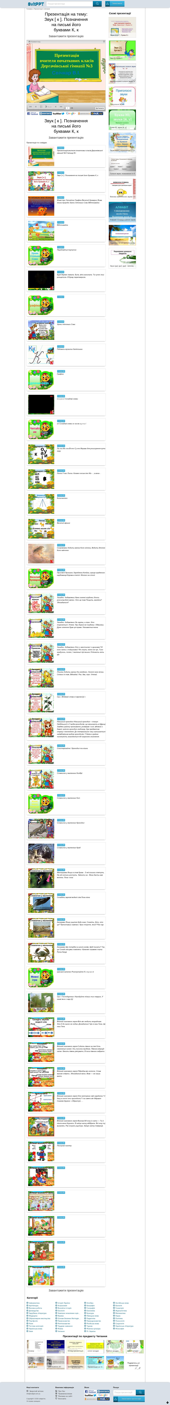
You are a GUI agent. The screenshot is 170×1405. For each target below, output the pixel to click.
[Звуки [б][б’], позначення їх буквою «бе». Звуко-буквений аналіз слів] (122, 143)
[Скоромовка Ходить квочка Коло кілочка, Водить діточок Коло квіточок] (41, 554)
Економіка (91, 1311)
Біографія (91, 1306)
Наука (117, 1316)
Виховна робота (35, 1308)
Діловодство (34, 1311)
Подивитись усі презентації (133, 1364)
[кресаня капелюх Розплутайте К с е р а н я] (41, 978)
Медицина (33, 1316)
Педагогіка (91, 1318)
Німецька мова (93, 1316)
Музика (61, 1316)
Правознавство (64, 1321)
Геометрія (119, 1308)
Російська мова (93, 1324)
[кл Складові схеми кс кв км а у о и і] (41, 429)
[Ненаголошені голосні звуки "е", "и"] (122, 73)
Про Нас (61, 1391)
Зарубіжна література (37, 1313)
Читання (61, 1331)
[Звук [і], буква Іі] (122, 50)
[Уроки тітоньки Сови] (41, 330)
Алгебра (90, 1303)
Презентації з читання (42, 9)
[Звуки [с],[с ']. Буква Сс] (122, 27)
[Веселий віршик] (41, 529)
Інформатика (34, 1303)
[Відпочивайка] (41, 231)
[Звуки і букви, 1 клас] (115, 1363)
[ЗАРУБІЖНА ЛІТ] (55, 1363)
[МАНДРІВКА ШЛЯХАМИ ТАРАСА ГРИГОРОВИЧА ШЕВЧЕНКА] (75, 1363)
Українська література (124, 1326)
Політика (119, 1318)
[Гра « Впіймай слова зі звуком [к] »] (41, 702)
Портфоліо (33, 1321)
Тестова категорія (36, 1326)
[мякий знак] (36, 1363)
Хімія (31, 1331)
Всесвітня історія (64, 1308)
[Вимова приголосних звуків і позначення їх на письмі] (122, 189)
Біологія (118, 1306)
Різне (31, 1324)
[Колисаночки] (41, 504)
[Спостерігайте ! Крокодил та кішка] (41, 754)
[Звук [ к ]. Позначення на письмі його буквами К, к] (41, 181)
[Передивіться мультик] (41, 256)
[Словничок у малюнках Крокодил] (41, 829)
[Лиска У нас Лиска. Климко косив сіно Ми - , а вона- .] (41, 479)
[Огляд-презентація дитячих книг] (75, 1347)
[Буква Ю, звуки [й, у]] (122, 120)
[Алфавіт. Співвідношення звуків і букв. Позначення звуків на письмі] (122, 212)
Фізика (60, 1329)
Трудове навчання (65, 1326)
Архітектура (33, 1306)
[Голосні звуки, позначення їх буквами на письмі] (122, 166)
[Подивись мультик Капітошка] (41, 355)
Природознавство (94, 1321)
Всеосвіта (62, 1399)
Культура (90, 1313)
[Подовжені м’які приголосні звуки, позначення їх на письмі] (122, 235)
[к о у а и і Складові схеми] (41, 405)
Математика (120, 1313)
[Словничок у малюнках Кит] (41, 804)
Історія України (64, 1303)
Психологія (119, 1321)
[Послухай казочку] (41, 1151)
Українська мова (35, 1329)
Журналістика (121, 1311)
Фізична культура (93, 1329)
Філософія (119, 1329)
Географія (91, 1308)
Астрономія (62, 1306)
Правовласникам (65, 1394)
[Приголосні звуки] (122, 96)
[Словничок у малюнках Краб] (41, 853)
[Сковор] (36, 1347)
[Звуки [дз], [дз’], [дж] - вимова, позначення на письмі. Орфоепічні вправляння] (122, 258)
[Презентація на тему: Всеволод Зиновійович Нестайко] (95, 1363)
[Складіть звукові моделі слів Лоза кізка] (41, 903)
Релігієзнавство (64, 1324)
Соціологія (119, 1324)
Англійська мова (122, 1303)
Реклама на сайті (65, 1396)
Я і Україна (91, 1331)
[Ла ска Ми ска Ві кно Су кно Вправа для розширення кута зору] (41, 454)
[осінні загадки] (95, 1347)
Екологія (61, 1311)
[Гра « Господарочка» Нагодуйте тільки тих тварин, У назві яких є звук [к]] (41, 1002)
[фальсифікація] (55, 1347)
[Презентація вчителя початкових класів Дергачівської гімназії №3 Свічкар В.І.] (41, 156)
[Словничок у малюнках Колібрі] (41, 779)
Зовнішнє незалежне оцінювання (69, 1313)
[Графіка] (41, 380)
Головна (29, 9)
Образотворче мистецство (39, 1318)
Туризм (89, 1326)
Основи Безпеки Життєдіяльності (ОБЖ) (69, 1318)
